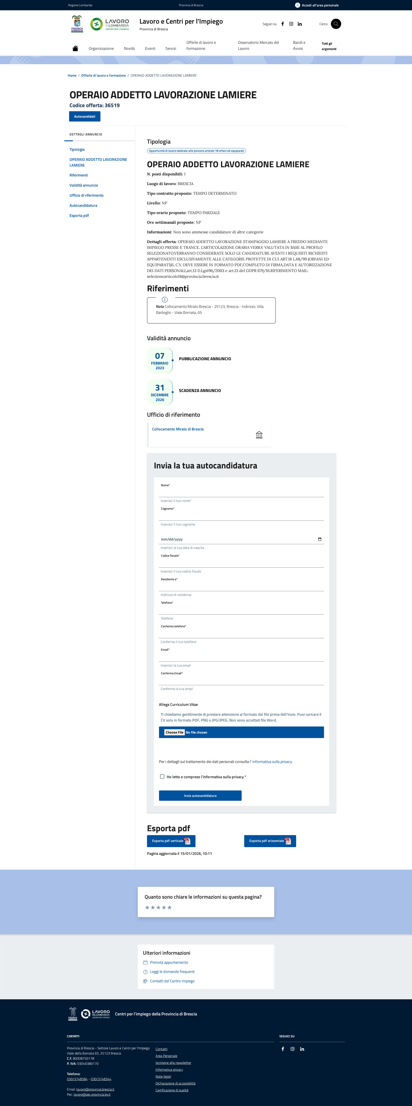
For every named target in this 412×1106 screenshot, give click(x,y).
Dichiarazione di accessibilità (175, 1083)
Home (72, 75)
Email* (165, 649)
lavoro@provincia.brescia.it (95, 1089)
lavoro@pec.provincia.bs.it (92, 1094)
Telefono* (167, 602)
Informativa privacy (169, 1069)
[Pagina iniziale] (75, 49)
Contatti (161, 1048)
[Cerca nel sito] (336, 24)
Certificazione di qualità (172, 1090)
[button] (317, 5)
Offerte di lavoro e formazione (103, 75)
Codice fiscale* (170, 555)
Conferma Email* (172, 673)
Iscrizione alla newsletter (173, 1062)
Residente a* (169, 579)
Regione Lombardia (80, 5)
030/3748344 (101, 1079)
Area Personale (166, 1055)
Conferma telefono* (173, 626)
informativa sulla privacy (272, 761)
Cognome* (167, 508)
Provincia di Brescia (191, 5)
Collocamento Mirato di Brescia (178, 429)
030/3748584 (77, 1079)
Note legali (163, 1076)
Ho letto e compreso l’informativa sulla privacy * (206, 777)
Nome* (165, 485)
